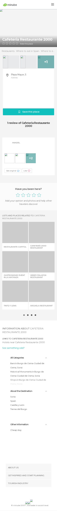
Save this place (30, 111)
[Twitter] (27, 494)
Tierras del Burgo (18, 409)
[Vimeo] (31, 494)
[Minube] (10, 5)
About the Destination (21, 391)
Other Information (19, 424)
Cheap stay (15, 430)
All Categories (17, 357)
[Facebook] (23, 494)
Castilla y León (17, 405)
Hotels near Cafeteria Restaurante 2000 (23, 342)
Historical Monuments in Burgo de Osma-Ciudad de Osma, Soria (27, 373)
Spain (13, 401)
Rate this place (26, 44)
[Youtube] (35, 494)
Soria (13, 396)
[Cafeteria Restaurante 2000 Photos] (28, 28)
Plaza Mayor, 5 (18, 74)
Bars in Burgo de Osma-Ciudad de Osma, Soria (27, 365)
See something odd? (13, 348)
